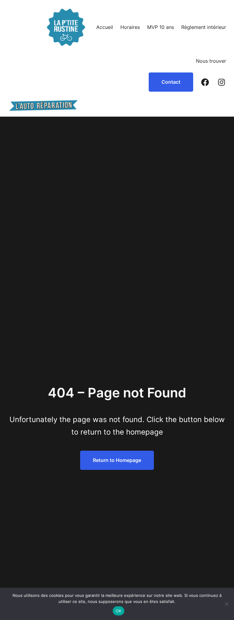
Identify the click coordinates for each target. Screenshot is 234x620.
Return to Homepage (117, 460)
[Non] (226, 604)
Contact (170, 82)
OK (119, 610)
